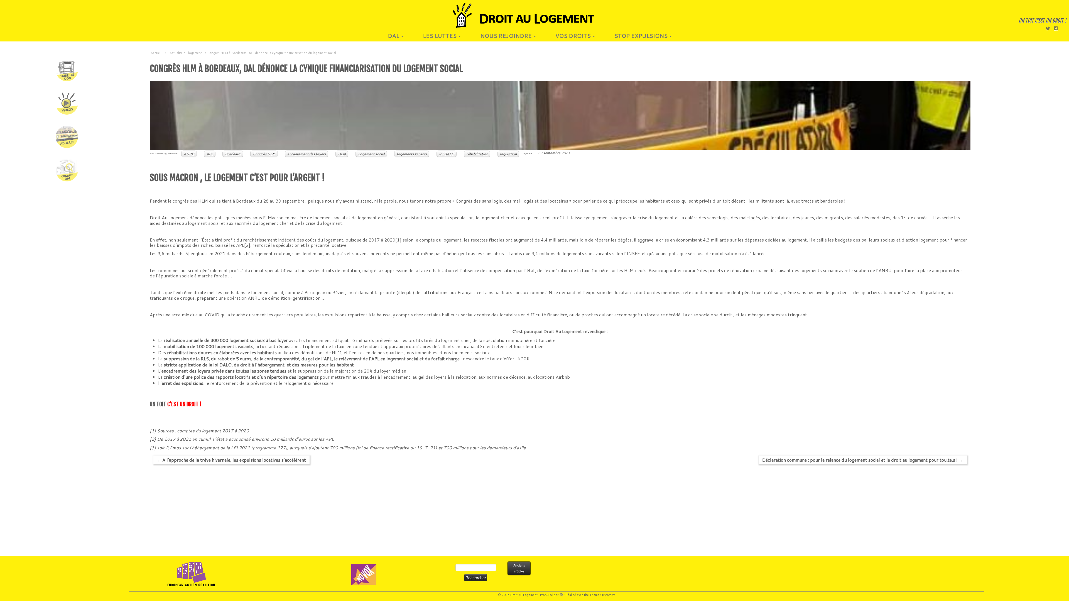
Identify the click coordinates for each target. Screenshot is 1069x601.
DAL (394, 36)
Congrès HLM (264, 153)
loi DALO (446, 153)
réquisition (508, 153)
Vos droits (573, 36)
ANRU (189, 153)
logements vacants (412, 153)
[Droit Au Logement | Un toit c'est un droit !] (534, 15)
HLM (342, 153)
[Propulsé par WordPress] (561, 594)
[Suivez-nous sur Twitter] (1050, 28)
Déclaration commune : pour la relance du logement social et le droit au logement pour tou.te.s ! (862, 460)
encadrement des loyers (306, 153)
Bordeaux (233, 153)
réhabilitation (477, 153)
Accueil (156, 53)
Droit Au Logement (524, 595)
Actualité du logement (186, 53)
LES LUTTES (440, 36)
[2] (247, 245)
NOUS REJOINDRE (506, 36)
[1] (398, 240)
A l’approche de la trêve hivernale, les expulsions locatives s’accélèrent (231, 460)
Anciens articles (519, 568)
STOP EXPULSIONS (641, 36)
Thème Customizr (602, 595)
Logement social (371, 153)
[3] (186, 253)
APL (209, 153)
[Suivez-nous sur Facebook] (1057, 28)
